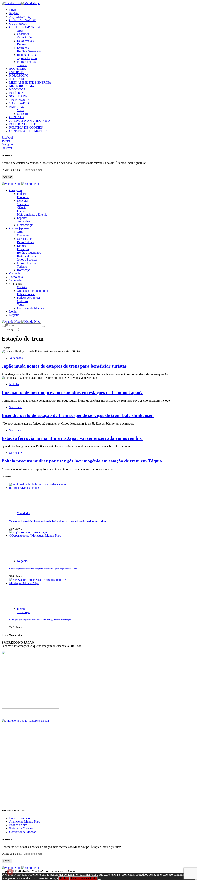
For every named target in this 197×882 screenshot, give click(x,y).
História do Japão (27, 54)
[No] (99, 879)
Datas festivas (25, 41)
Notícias (14, 384)
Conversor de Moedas (30, 308)
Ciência (21, 207)
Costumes (23, 34)
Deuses (21, 44)
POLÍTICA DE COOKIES (26, 127)
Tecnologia (23, 612)
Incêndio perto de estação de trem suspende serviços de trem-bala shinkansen (78, 415)
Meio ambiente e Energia (32, 214)
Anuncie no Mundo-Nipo (32, 290)
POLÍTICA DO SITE (22, 124)
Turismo (22, 65)
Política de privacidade (83, 878)
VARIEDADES (19, 103)
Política (21, 193)
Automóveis (24, 221)
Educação (23, 47)
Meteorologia (25, 225)
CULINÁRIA (18, 23)
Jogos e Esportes (27, 58)
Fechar (64, 878)
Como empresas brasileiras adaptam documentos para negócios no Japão (43, 569)
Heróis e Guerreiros (29, 51)
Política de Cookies (28, 297)
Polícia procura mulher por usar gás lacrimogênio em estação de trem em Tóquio (82, 460)
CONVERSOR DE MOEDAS (28, 131)
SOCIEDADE (18, 96)
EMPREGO (16, 106)
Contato (22, 287)
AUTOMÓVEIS (19, 16)
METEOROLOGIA (21, 86)
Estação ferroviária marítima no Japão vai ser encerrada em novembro (72, 438)
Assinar (7, 177)
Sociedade (23, 204)
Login (13, 9)
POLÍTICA (16, 92)
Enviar (6, 860)
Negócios (22, 200)
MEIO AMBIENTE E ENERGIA (30, 82)
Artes (20, 30)
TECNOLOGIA (19, 99)
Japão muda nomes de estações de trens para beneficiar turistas (64, 366)
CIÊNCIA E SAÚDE (22, 20)
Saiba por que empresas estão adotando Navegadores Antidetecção (40, 620)
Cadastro (22, 113)
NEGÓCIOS (17, 89)
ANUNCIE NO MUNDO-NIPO (29, 120)
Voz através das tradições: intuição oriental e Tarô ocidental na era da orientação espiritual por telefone (57, 521)
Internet (21, 211)
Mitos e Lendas (26, 61)
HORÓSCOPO (18, 75)
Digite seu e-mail (12, 169)
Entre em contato (19, 818)
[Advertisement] (98, 778)
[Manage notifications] (10, 872)
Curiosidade (24, 37)
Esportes (22, 218)
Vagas (20, 110)
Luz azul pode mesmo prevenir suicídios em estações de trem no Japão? (72, 392)
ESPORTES (16, 72)
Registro (14, 13)
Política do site (26, 294)
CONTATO (16, 117)
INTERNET (17, 79)
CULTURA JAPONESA (24, 27)
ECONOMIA (17, 68)
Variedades (16, 357)
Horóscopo (23, 270)
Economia (23, 197)
